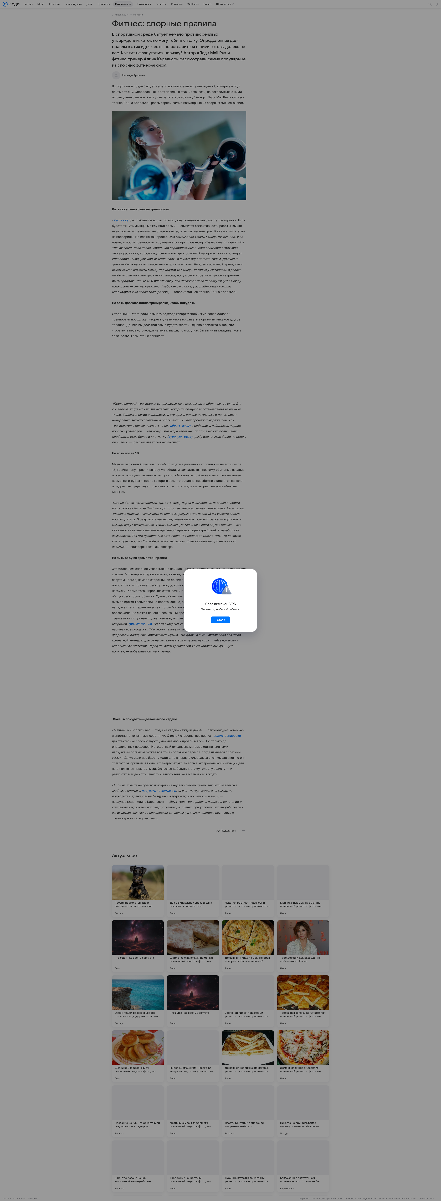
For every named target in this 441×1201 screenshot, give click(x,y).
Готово (220, 619)
